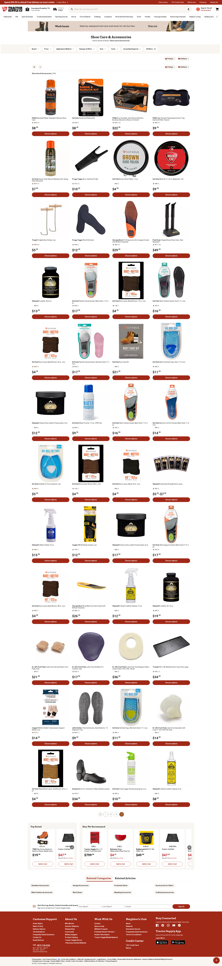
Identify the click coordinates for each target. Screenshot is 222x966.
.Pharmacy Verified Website (75, 943)
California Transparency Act (86, 959)
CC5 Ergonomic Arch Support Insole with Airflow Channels (130, 241)
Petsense (203, 2)
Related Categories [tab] (98, 878)
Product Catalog (71, 937)
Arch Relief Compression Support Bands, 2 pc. (48, 729)
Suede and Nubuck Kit (83, 118)
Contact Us (37, 937)
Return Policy (38, 926)
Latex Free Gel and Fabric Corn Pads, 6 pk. (50, 668)
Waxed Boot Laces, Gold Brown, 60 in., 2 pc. (49, 790)
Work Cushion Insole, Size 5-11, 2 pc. (169, 301)
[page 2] (121, 814)
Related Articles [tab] (125, 878)
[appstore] (162, 942)
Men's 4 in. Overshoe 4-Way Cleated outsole (90, 789)
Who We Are (69, 923)
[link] (94, 41)
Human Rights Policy (58, 961)
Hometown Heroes (133, 929)
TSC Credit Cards (177, 2)
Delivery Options (39, 929)
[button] (67, 2)
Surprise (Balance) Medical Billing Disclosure (157, 959)
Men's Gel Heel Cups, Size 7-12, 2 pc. (169, 362)
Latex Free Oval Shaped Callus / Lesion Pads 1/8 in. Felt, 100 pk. (131, 668)
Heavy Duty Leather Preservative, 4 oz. (50, 423)
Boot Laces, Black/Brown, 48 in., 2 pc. (48, 606)
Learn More (62, 2)
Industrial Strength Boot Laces (167, 484)
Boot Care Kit (120, 362)
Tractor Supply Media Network (106, 937)
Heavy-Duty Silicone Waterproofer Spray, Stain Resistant (50, 180)
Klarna (128, 948)
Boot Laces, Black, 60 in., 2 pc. (126, 484)
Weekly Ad (214, 2)
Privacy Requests (111, 961)
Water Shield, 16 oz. (43, 545)
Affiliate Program (101, 929)
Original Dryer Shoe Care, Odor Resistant (168, 241)
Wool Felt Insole (83, 240)
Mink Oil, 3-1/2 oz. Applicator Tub (168, 179)
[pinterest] (162, 925)
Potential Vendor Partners (104, 932)
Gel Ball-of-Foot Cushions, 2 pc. (46, 484)
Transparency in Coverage (41, 961)
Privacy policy (36, 959)
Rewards (129, 926)
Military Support (71, 935)
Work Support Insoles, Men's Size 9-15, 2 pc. (171, 546)
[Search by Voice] (188, 9)
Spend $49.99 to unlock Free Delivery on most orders (29, 2)
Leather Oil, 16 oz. (163, 606)
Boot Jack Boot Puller (85, 179)
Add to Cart (42, 864)
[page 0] (100, 814)
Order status (163, 2)
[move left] (33, 847)
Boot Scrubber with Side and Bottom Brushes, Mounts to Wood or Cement (127, 119)
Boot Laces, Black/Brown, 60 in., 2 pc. (48, 362)
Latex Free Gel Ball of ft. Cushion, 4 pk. (88, 668)
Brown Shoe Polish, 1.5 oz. (125, 179)
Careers (97, 923)
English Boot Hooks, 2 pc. (44, 240)
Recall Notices (38, 940)
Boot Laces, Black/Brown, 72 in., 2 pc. (129, 301)
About (128, 923)
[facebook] (157, 925)
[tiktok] (179, 925)
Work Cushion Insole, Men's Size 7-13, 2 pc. (130, 424)
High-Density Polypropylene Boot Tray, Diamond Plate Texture (169, 119)
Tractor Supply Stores (73, 940)
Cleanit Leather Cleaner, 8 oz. (167, 789)
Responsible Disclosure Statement (129, 959)
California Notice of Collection (94, 961)
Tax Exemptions (39, 932)
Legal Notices (101, 959)
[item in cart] (217, 9)
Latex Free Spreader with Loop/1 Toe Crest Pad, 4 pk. (169, 729)
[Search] (72, 9)
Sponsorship (99, 926)
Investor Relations (72, 926)
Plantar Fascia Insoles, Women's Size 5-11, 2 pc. (91, 363)
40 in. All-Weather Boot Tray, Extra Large (170, 667)
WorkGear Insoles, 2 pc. (84, 545)
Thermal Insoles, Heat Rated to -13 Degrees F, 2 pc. (90, 729)
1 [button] (105, 814)
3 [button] (116, 814)
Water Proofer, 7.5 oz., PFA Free (87, 423)
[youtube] (173, 925)
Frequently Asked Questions (43, 935)
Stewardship (70, 929)
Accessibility (112, 959)
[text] (120, 41)
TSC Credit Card (132, 945)
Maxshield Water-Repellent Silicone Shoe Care (49, 119)
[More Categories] (217, 17)
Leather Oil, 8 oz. (42, 301)
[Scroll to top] (216, 960)
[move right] (72, 847)
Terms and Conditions (68, 959)
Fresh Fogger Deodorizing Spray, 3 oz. (129, 789)
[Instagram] (168, 925)
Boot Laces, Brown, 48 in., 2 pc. (86, 484)
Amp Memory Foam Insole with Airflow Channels (88, 607)
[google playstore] (178, 942)
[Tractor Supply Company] (12, 9)
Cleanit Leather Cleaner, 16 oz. (127, 606)
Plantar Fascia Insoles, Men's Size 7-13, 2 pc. (90, 302)
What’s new (192, 2)
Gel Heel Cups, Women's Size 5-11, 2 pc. (130, 728)
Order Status (38, 923)
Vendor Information (101, 935)
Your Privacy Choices (49, 959)
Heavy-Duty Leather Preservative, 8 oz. (130, 545)
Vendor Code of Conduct (74, 961)
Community (69, 932)
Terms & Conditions (133, 935)
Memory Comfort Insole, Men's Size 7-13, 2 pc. (171, 424)
